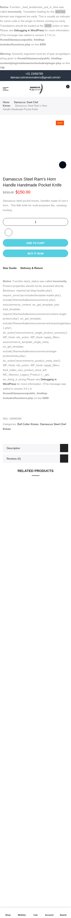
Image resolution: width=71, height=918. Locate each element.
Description (13, 448)
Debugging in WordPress (29, 30)
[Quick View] (63, 536)
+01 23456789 (34, 73)
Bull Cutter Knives (28, 424)
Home (6, 102)
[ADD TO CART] (63, 543)
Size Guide (10, 268)
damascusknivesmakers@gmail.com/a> (35, 77)
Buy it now (36, 253)
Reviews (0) (14, 458)
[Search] (58, 89)
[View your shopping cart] (65, 89)
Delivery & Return (31, 268)
